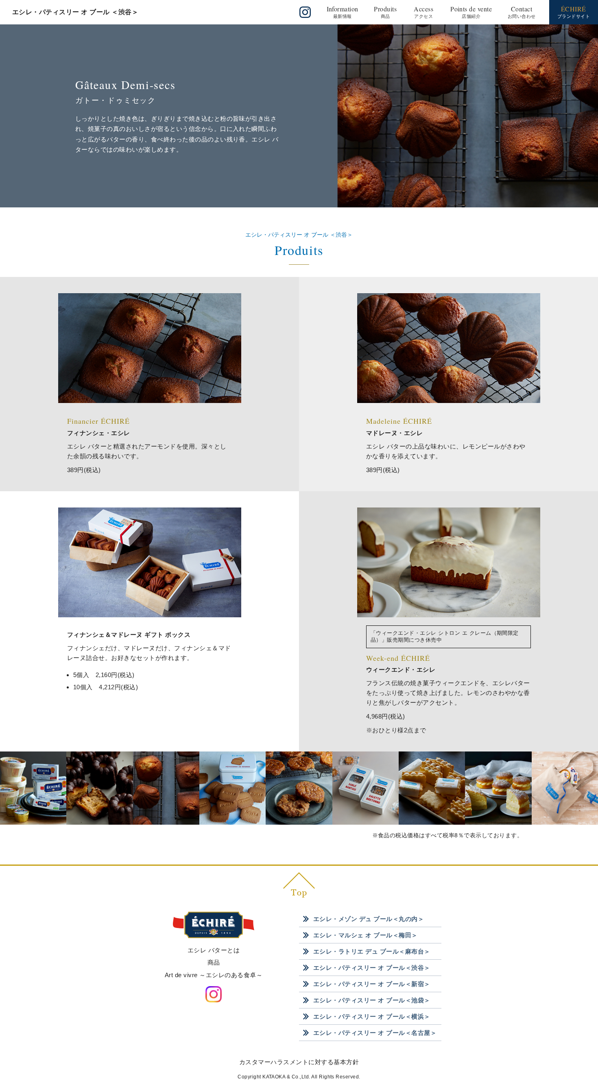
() (342, 11)
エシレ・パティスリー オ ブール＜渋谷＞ (371, 967)
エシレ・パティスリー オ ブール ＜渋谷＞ (75, 12)
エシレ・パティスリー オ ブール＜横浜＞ (371, 1016)
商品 (213, 962)
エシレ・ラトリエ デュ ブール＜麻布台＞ (371, 951)
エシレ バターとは (214, 950)
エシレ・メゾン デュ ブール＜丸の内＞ (368, 918)
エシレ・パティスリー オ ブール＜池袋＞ (371, 1000)
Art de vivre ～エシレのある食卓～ (213, 974)
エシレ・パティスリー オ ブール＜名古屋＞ (374, 1032)
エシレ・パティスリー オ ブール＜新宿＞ (371, 983)
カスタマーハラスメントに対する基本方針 (299, 1062)
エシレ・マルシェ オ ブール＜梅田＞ (365, 935)
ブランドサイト (573, 11)
